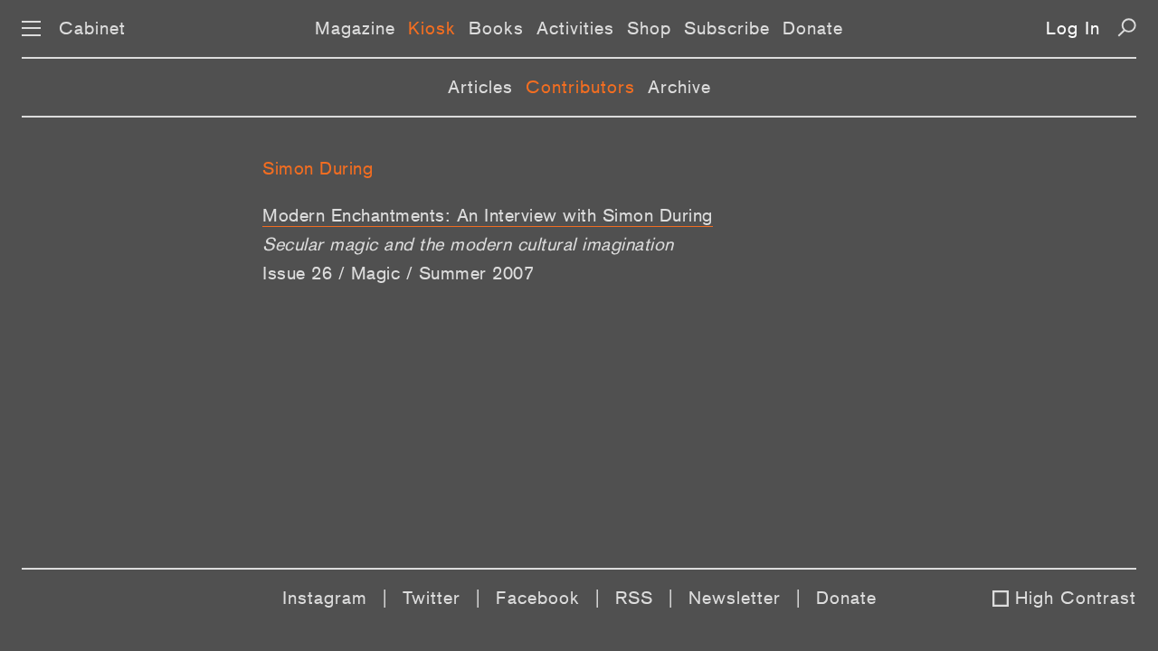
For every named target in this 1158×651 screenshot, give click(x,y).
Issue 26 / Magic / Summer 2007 (398, 273)
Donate (813, 28)
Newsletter (734, 598)
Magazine (355, 28)
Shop (649, 28)
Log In (1073, 28)
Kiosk (432, 28)
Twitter (431, 598)
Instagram (324, 598)
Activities (575, 28)
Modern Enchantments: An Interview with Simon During (487, 215)
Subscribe (727, 28)
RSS (634, 598)
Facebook (538, 598)
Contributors (580, 87)
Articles (480, 87)
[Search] (1126, 27)
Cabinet (92, 28)
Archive (679, 87)
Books (496, 28)
